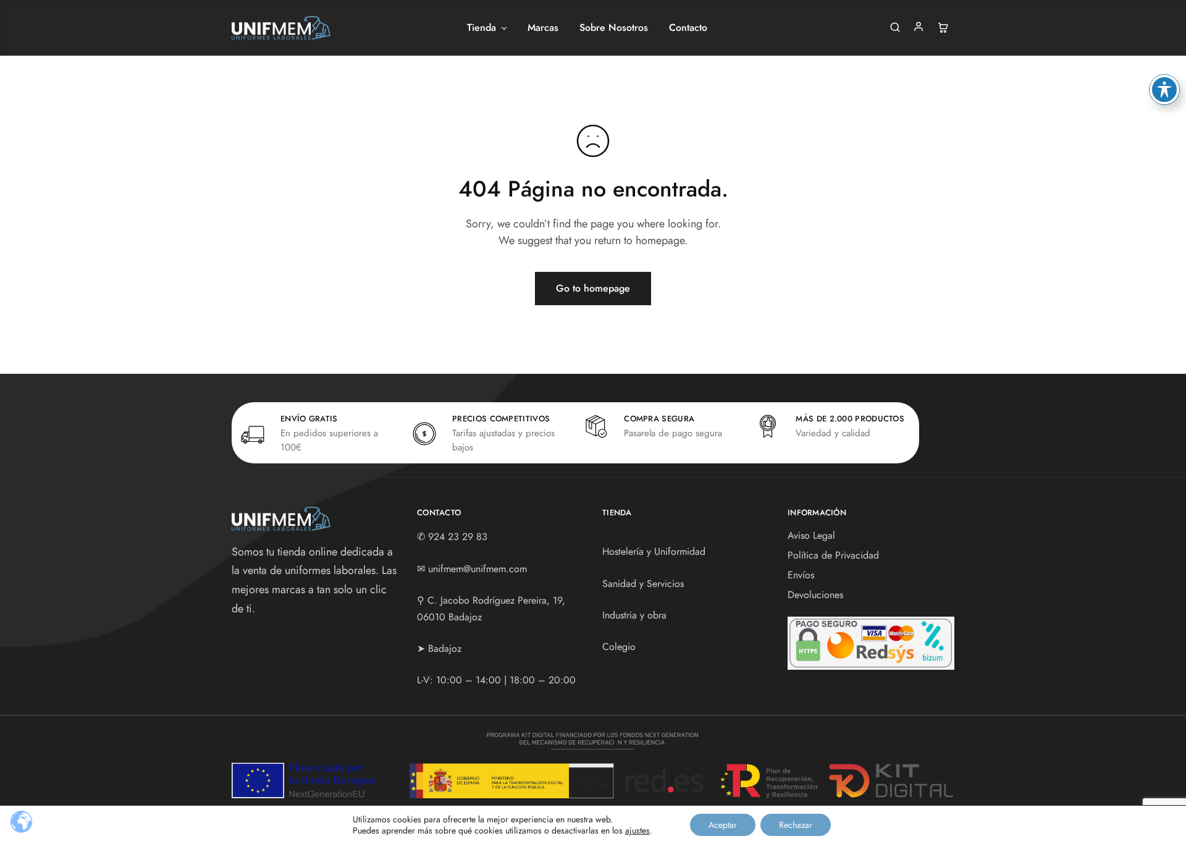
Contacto (688, 28)
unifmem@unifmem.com (477, 569)
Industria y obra (634, 615)
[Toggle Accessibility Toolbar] (1164, 89)
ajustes (637, 830)
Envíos (801, 575)
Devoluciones (815, 595)
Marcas (543, 28)
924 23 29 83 (457, 537)
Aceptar (723, 825)
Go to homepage (593, 288)
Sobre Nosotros (613, 28)
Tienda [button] (481, 28)
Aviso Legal (811, 535)
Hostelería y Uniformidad (653, 551)
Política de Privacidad (833, 555)
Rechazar (795, 825)
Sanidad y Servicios (643, 583)
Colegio (619, 646)
